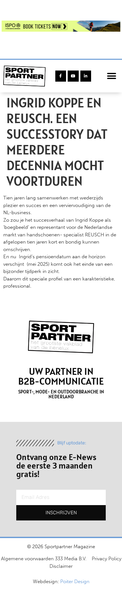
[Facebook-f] (60, 76)
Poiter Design (74, 581)
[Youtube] (73, 76)
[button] (111, 76)
